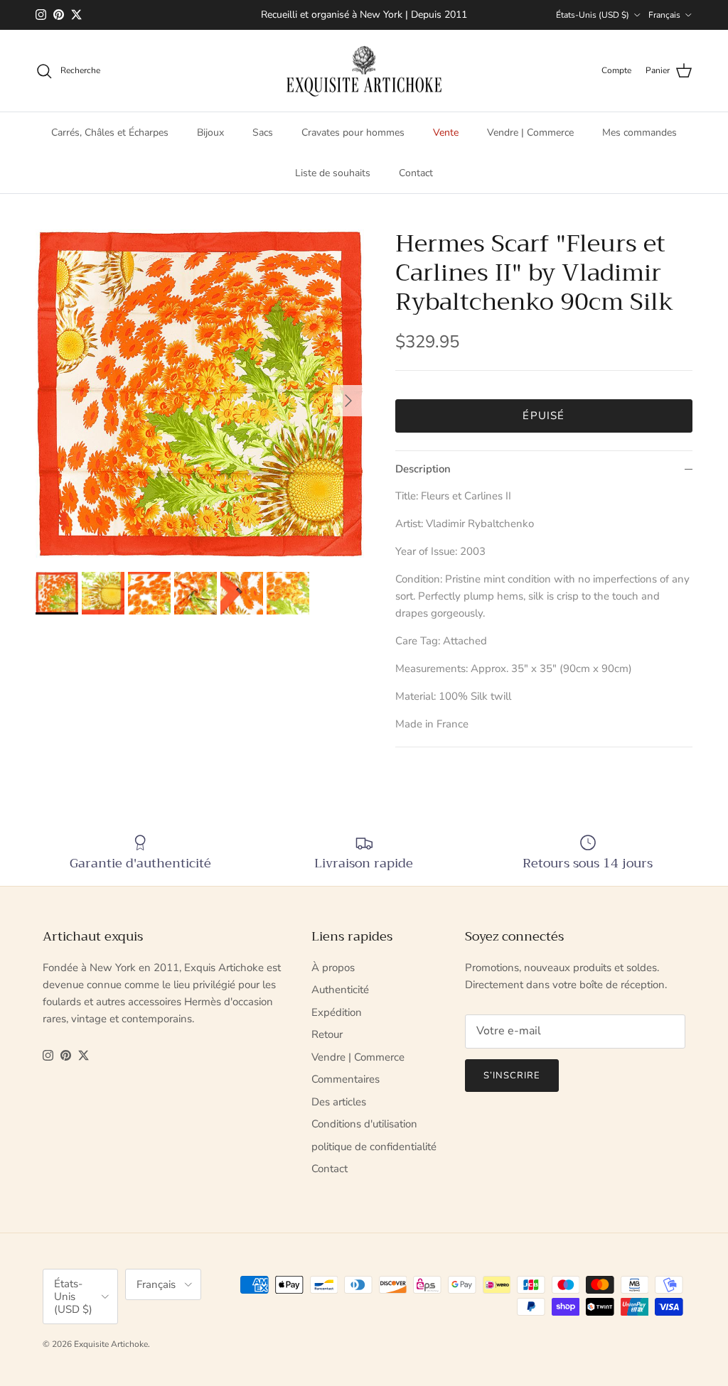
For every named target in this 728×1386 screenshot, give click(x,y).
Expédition (336, 1012)
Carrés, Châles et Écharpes (109, 132)
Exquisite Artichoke (111, 1344)
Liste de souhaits (332, 173)
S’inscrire (511, 1075)
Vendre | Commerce (530, 132)
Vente (446, 132)
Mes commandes (639, 132)
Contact (416, 173)
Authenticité (340, 989)
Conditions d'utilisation (364, 1124)
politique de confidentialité (374, 1146)
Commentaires (345, 1079)
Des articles (338, 1102)
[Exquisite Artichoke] (364, 71)
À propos (333, 967)
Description (423, 469)
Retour (327, 1034)
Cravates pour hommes (353, 132)
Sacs (262, 132)
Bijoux (210, 132)
